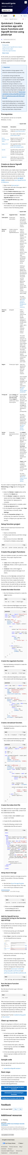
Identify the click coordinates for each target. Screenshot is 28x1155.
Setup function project (7, 49)
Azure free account (19, 131)
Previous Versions (13, 1146)
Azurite (3, 149)
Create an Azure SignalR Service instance (12, 47)
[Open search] (21, 16)
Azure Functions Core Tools (5, 139)
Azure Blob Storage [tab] (15, 891)
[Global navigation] (1, 16)
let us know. (6, 1017)
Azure (6, 19)
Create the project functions (9, 50)
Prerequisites (5, 45)
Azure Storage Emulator (17, 883)
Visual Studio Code (14, 135)
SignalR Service (13, 19)
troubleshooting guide (19, 1015)
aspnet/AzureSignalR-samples (12, 1068)
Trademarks (4, 1153)
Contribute (3, 1148)
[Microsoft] (14, 16)
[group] (14, 348)
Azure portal (14, 185)
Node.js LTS (4, 144)
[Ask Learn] (23, 19)
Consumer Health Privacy (7, 1151)
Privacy (9, 1148)
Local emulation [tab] (5, 891)
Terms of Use (19, 1151)
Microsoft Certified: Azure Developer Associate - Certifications (13, 1124)
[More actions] (25, 19)
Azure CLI (4, 157)
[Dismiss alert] (26, 2)
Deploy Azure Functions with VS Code (12, 1098)
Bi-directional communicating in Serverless (14, 1093)
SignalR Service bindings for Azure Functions (14, 1088)
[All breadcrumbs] (2, 19)
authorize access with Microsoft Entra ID (15, 973)
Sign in (25, 15)
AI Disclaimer (4, 1146)
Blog (20, 1146)
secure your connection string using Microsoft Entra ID (13, 94)
